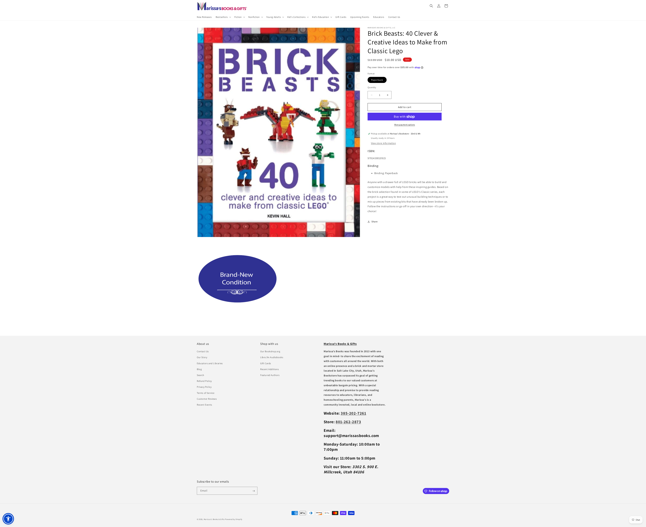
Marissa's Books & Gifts (214, 519)
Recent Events (204, 404)
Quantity (372, 87)
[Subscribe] (253, 491)
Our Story (202, 357)
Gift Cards (265, 363)
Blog (199, 369)
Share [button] (374, 221)
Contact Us (203, 351)
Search (200, 375)
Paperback (377, 79)
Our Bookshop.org (270, 351)
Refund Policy (204, 381)
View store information (383, 143)
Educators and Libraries (210, 363)
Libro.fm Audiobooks (271, 357)
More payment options (404, 124)
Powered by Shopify (233, 519)
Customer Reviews (207, 398)
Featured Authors (270, 375)
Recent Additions (269, 369)
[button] (223, 17)
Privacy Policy (204, 387)
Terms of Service (205, 392)
